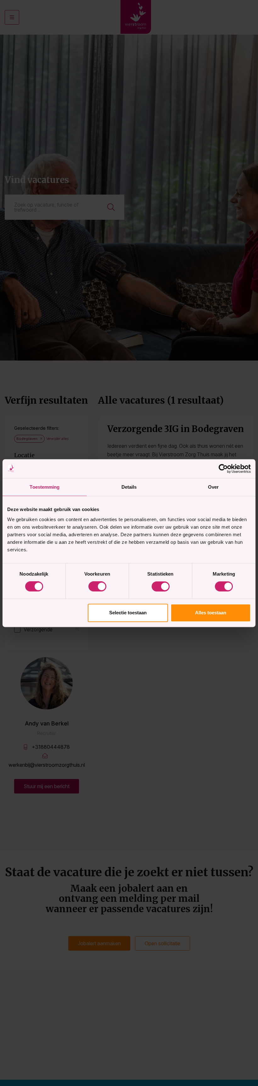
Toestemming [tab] (44, 487)
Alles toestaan (210, 612)
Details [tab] (129, 487)
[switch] (97, 587)
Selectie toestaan (128, 612)
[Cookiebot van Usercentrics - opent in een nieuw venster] (223, 468)
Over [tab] (213, 487)
